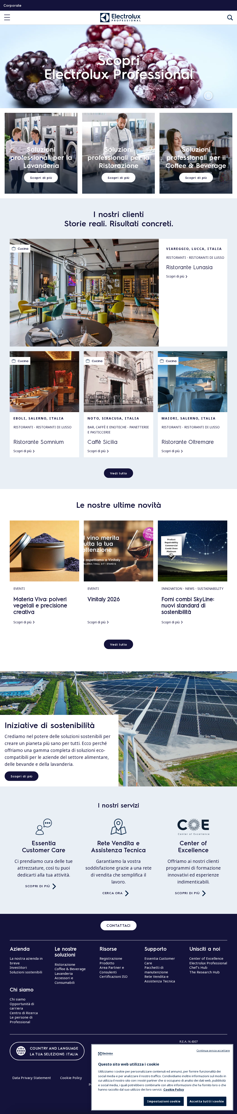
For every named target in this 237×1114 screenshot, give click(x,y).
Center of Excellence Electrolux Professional (208, 960)
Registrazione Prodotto (111, 960)
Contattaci (118, 925)
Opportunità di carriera (22, 1006)
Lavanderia (64, 973)
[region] (162, 1077)
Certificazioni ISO (114, 976)
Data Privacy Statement (31, 1077)
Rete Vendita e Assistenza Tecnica (118, 846)
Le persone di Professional (21, 1019)
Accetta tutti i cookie (207, 1101)
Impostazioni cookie (163, 1101)
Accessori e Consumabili (65, 980)
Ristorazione (65, 964)
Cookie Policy (71, 1077)
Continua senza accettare (213, 1050)
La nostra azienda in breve (26, 960)
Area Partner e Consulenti (112, 969)
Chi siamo (17, 999)
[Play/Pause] (208, 96)
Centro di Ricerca (24, 1012)
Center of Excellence (193, 846)
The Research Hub (204, 972)
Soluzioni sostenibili (26, 972)
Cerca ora (112, 893)
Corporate (12, 5)
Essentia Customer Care (43, 846)
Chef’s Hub (198, 967)
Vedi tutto (118, 473)
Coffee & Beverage (70, 968)
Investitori (18, 967)
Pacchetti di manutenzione (156, 969)
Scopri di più (21, 776)
